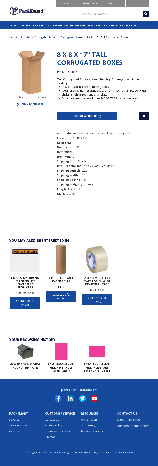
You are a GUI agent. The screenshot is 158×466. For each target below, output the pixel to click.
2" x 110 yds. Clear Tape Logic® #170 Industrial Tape (97, 281)
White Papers (89, 419)
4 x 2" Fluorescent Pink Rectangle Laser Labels (61, 367)
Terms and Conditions (59, 431)
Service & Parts (55, 25)
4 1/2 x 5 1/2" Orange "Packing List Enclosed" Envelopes (25, 283)
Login (137, 3)
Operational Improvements (88, 25)
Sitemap (50, 437)
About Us (115, 25)
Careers (113, 3)
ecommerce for (116, 452)
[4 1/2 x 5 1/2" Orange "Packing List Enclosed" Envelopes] (25, 259)
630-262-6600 (130, 420)
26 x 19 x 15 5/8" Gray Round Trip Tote (25, 365)
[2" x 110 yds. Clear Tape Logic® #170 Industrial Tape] (97, 259)
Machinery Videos (92, 431)
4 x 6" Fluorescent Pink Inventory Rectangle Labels (97, 367)
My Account (90, 3)
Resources (132, 25)
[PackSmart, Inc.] (27, 10)
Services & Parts (19, 425)
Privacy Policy (53, 425)
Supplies (15, 25)
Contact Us (67, 3)
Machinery (33, 25)
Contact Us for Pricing (87, 116)
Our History (88, 425)
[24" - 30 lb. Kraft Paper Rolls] (61, 259)
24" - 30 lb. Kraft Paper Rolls (61, 280)
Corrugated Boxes (45, 37)
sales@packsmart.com (133, 426)
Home (13, 37)
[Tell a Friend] (144, 116)
